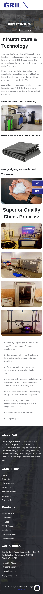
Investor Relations (9, 491)
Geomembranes (9, 534)
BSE (37, 182)
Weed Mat (6, 530)
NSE (37, 190)
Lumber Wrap (8, 538)
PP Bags (5, 522)
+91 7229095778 (9, 567)
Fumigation (6, 517)
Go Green (6, 496)
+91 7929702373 (9, 563)
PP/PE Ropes (7, 526)
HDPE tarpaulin (8, 513)
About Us (6, 479)
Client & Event (8, 483)
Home (11, 30)
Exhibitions (6, 487)
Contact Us (7, 500)
